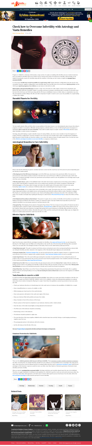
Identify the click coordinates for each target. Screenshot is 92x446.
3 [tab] (46, 20)
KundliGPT (44, 443)
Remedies (60, 9)
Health (60, 385)
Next (88, 16)
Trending (51, 385)
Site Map (38, 443)
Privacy (13, 443)
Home (14, 33)
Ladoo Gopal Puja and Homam (34, 260)
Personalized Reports (35, 9)
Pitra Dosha (66, 129)
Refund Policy (31, 443)
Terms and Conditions (21, 443)
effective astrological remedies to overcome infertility (29, 139)
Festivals (41, 385)
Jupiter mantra (22, 186)
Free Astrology (26, 9)
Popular (70, 385)
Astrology (18, 33)
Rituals (22, 33)
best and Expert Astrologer (19, 375)
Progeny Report (21, 329)
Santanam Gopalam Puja (32, 252)
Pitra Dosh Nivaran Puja (58, 194)
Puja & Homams (53, 9)
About (49, 443)
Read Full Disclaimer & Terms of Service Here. (51, 437)
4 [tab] (47, 20)
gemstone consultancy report (64, 364)
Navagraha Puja (48, 206)
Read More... (15, 415)
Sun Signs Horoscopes (44, 9)
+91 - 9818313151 (36, 425)
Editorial (65, 9)
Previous (3, 16)
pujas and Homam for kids (58, 242)
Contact (54, 443)
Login (69, 9)
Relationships (31, 385)
